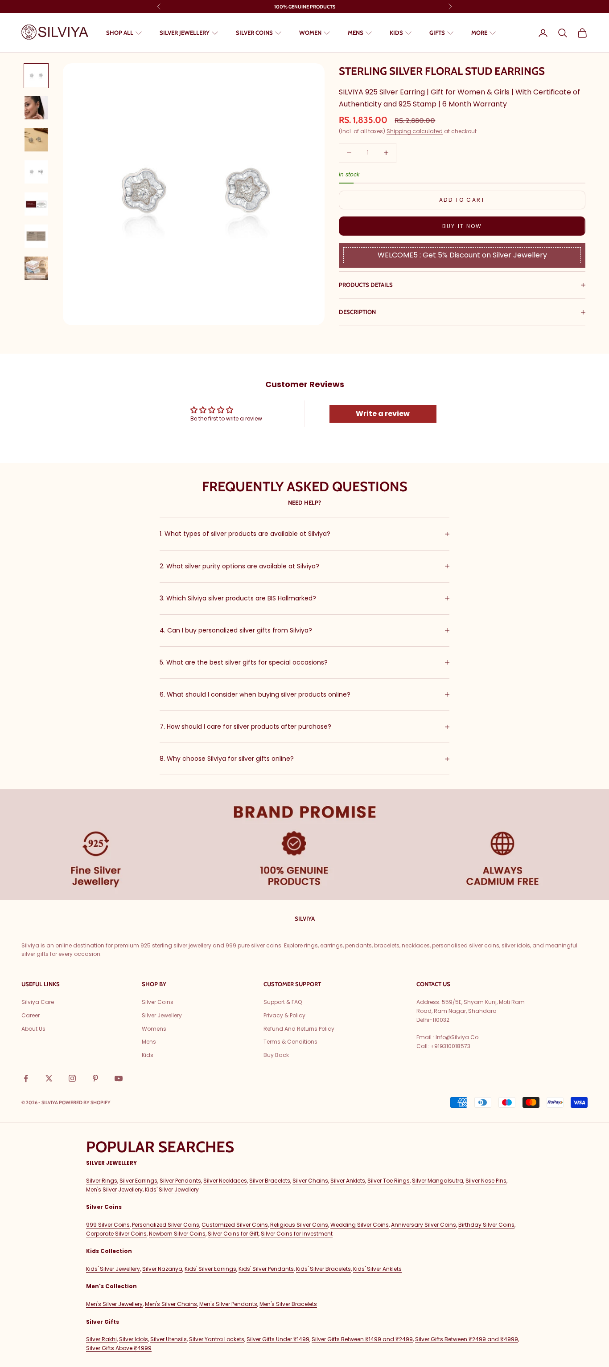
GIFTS (437, 32)
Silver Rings (101, 1180)
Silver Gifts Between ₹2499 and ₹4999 (466, 1339)
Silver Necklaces (225, 1180)
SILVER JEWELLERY (185, 32)
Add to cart (462, 200)
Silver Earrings (138, 1180)
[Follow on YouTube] (118, 1078)
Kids (147, 1055)
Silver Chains (310, 1180)
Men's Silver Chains (171, 1304)
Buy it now (462, 226)
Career (30, 1015)
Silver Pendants (180, 1180)
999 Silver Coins (108, 1224)
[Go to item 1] (36, 75)
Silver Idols (133, 1339)
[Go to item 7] (36, 268)
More (479, 32)
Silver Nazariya (162, 1269)
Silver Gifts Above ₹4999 (119, 1348)
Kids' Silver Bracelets (323, 1269)
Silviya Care (37, 1002)
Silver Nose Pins (485, 1180)
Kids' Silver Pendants (266, 1269)
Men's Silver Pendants (228, 1304)
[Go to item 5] (36, 204)
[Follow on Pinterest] (95, 1078)
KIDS (396, 32)
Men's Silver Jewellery (114, 1189)
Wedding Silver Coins (359, 1224)
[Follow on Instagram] (72, 1078)
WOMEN (310, 32)
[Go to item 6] (36, 236)
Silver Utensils (168, 1339)
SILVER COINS (254, 32)
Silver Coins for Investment (297, 1233)
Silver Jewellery (162, 1015)
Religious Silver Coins (299, 1224)
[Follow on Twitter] (49, 1078)
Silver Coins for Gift (233, 1233)
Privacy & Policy (284, 1015)
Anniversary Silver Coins (423, 1224)
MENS (355, 32)
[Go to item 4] (36, 171)
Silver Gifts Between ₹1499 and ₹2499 (362, 1339)
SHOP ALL (119, 32)
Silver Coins (157, 1002)
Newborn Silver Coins (177, 1233)
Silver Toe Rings (388, 1180)
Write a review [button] (383, 413)
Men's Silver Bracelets (288, 1304)
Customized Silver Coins (235, 1224)
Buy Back (276, 1055)
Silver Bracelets (269, 1180)
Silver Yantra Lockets (216, 1339)
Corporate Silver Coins (116, 1233)
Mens (149, 1041)
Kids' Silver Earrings (210, 1269)
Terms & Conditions (290, 1041)
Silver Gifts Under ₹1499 (278, 1339)
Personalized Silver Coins (165, 1224)
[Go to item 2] (36, 107)
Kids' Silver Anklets (377, 1269)
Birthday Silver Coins (486, 1224)
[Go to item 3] (36, 139)
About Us (33, 1028)
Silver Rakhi (101, 1339)
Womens (154, 1028)
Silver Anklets (347, 1180)
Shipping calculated (415, 131)
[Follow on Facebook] (25, 1078)
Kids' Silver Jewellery (172, 1189)
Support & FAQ (282, 1002)
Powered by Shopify (85, 1102)
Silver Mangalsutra (437, 1180)
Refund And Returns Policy (298, 1028)
